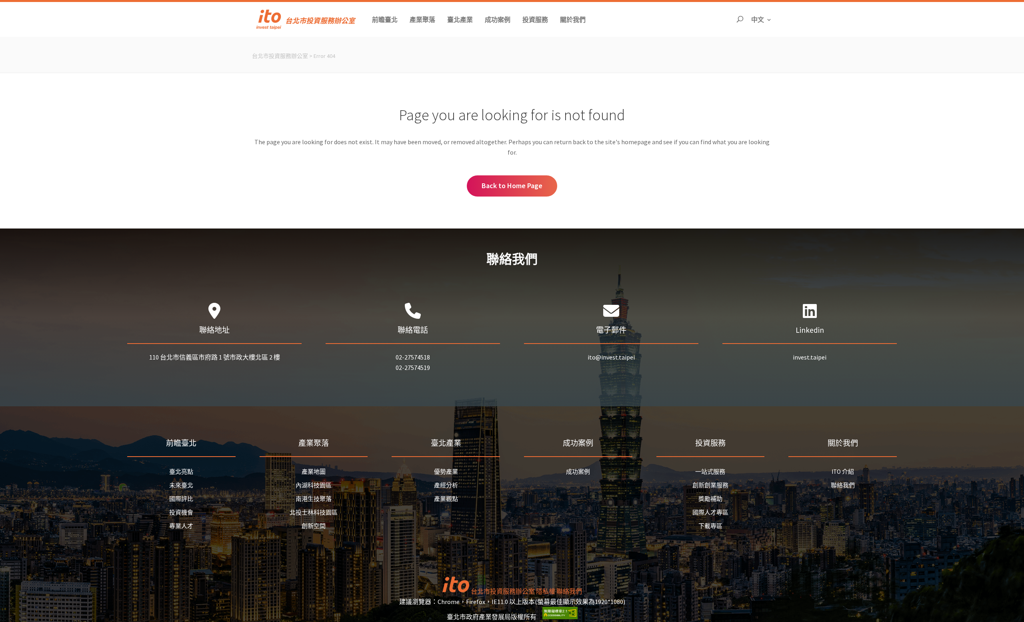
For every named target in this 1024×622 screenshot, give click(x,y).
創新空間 (314, 526)
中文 (761, 19)
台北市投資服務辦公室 (280, 56)
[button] (385, 19)
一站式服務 (710, 471)
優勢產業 (446, 471)
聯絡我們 (843, 485)
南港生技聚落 (314, 499)
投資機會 (181, 512)
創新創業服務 (710, 485)
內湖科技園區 (314, 485)
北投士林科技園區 (314, 512)
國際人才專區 (710, 512)
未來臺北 (181, 485)
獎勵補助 (710, 499)
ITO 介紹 (843, 471)
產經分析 (446, 485)
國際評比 (181, 499)
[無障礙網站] (560, 617)
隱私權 (545, 591)
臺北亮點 (181, 471)
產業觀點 (446, 499)
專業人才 (181, 526)
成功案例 (578, 471)
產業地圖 (314, 471)
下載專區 (710, 526)
